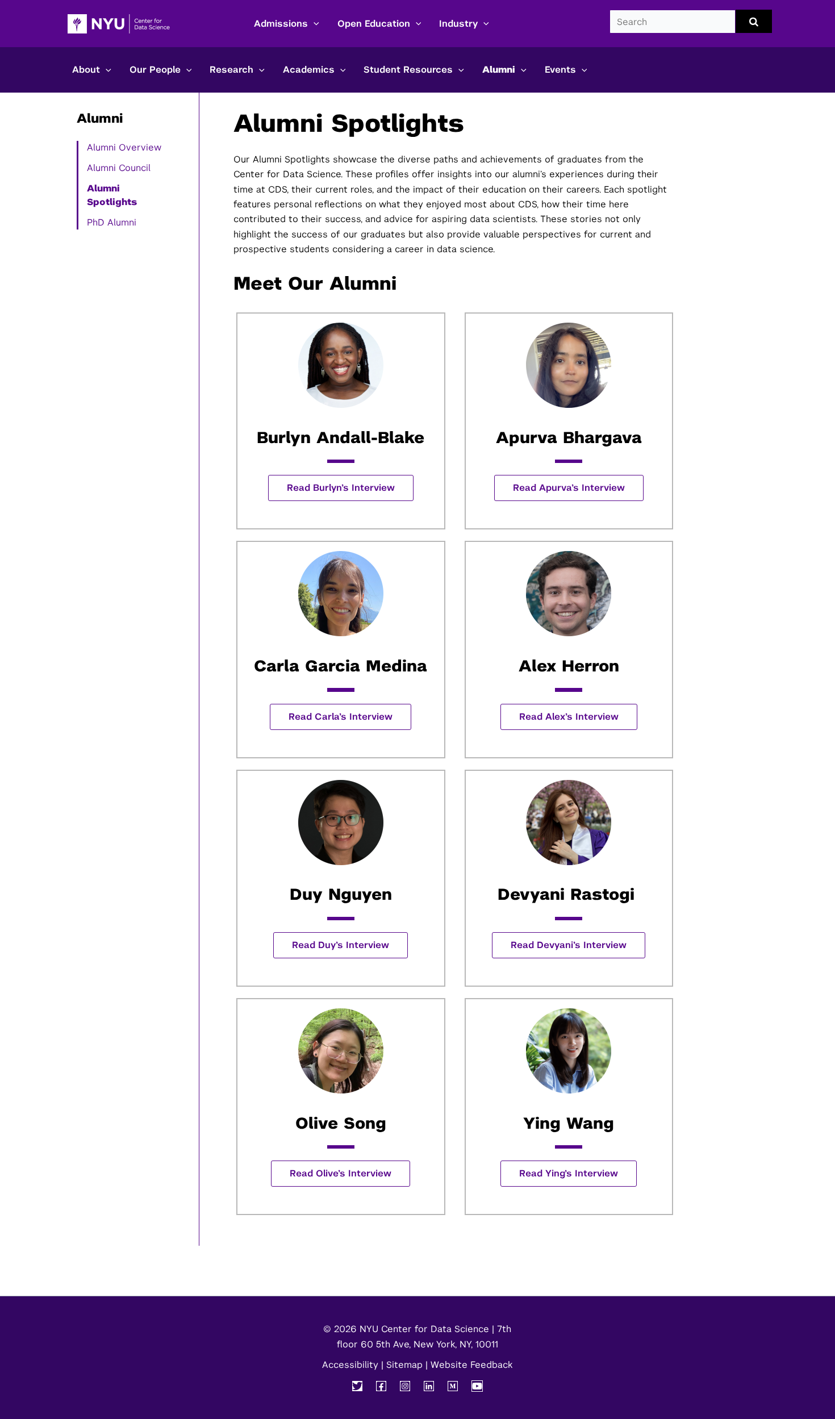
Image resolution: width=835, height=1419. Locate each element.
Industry (458, 24)
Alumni (498, 70)
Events (560, 70)
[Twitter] (357, 1386)
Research (231, 70)
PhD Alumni (111, 222)
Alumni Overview (124, 147)
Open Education (373, 24)
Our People (155, 70)
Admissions (281, 24)
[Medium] (453, 1386)
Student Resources (408, 70)
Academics (309, 70)
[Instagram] (405, 1386)
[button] (313, 24)
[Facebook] (381, 1386)
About (86, 70)
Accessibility (350, 1365)
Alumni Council (119, 168)
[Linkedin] (429, 1386)
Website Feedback (471, 1365)
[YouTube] (477, 1386)
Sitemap (404, 1365)
